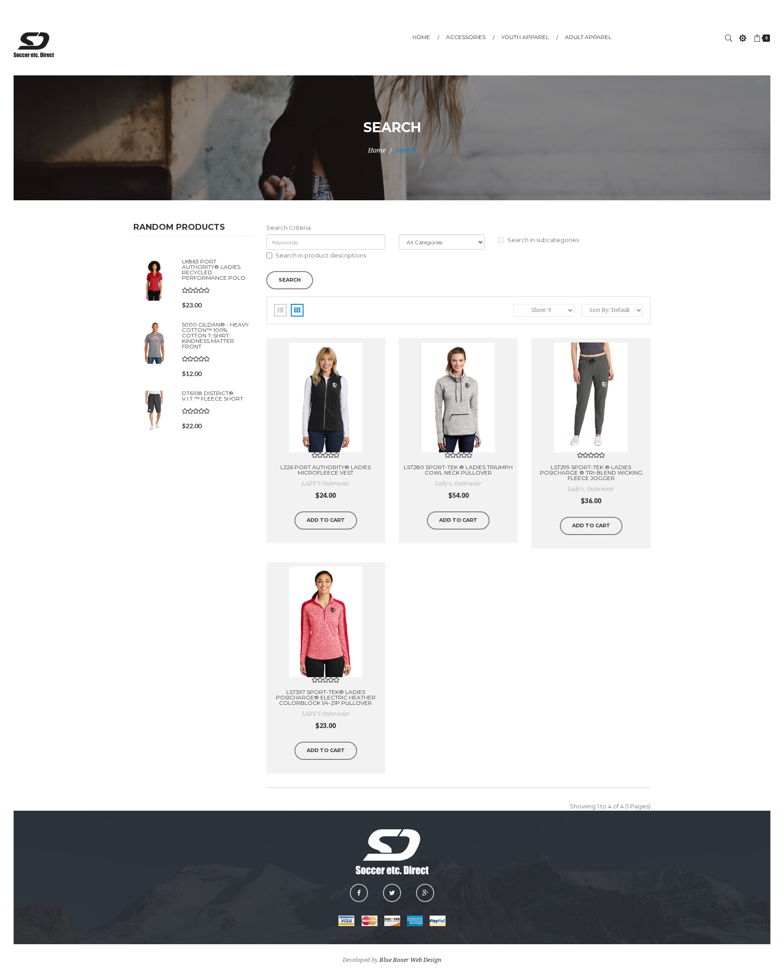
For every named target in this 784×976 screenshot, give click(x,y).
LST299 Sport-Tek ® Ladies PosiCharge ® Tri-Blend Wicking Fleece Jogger (591, 472)
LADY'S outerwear (326, 484)
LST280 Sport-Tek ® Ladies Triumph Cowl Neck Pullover (458, 470)
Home (377, 150)
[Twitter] (392, 893)
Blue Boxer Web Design (410, 959)
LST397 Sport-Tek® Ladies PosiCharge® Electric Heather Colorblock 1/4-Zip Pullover (326, 697)
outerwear (468, 484)
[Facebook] (359, 893)
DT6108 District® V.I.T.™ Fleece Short (212, 396)
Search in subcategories (543, 239)
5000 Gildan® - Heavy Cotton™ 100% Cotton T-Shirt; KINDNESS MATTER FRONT (215, 335)
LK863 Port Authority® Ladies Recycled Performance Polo (213, 269)
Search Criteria (288, 227)
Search (406, 150)
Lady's (443, 484)
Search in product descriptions (320, 255)
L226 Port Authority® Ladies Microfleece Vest (325, 470)
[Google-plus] (425, 893)
